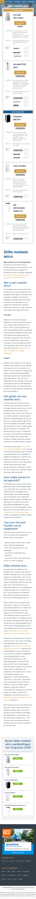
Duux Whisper (11, 875)
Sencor (19, 875)
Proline (20, 879)
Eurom (19, 871)
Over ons (4, 861)
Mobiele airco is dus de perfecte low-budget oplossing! (17, 350)
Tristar (3, 879)
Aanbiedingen (31, 1)
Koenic (9, 879)
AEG (9, 871)
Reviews (24, 1)
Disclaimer (28, 861)
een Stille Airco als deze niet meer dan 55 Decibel (17, 697)
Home (2, 1)
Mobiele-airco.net (11, 887)
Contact (11, 861)
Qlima (13, 871)
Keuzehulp (17, 1)
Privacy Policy (19, 861)
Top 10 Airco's (9, 1)
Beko (14, 879)
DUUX (3, 875)
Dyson (3, 871)
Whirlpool (25, 875)
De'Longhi (25, 871)
